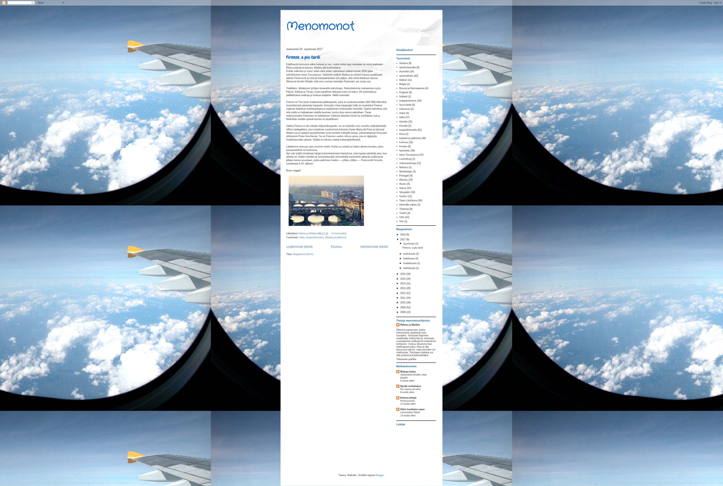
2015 (403, 278)
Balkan (403, 80)
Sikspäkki (404, 192)
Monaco (403, 167)
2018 (403, 234)
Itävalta (403, 121)
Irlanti (402, 113)
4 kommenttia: (339, 233)
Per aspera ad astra (410, 389)
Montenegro (405, 171)
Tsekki (402, 213)
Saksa (402, 188)
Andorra (403, 63)
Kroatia (403, 146)
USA (401, 217)
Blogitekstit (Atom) (303, 254)
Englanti (403, 92)
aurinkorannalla (407, 67)
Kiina (402, 134)
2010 (403, 302)
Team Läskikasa (408, 200)
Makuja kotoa (408, 371)
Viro (401, 221)
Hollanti (403, 96)
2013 (403, 288)
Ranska (403, 179)
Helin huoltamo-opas (412, 409)
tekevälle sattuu (408, 204)
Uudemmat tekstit (299, 247)
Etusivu (336, 247)
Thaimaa (404, 209)
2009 (403, 307)
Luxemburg (405, 158)
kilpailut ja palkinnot (335, 237)
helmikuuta (409, 268)
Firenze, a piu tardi (303, 57)
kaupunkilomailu (314, 237)
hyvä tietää (405, 104)
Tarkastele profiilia (406, 359)
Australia (404, 71)
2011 (403, 297)
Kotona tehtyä (408, 397)
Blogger (380, 475)
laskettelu (404, 150)
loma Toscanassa (409, 154)
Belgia (402, 84)
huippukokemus (407, 100)
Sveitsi (403, 196)
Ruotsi (402, 183)
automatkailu (406, 75)
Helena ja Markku (410, 324)
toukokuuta (409, 253)
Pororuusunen (407, 401)
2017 (403, 239)
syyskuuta (409, 243)
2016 (403, 273)
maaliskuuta (410, 263)
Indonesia (404, 109)
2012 (403, 293)
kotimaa (403, 142)
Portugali (404, 175)
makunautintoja (407, 163)
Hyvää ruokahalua (410, 386)
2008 (403, 312)
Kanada (403, 125)
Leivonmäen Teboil (410, 412)
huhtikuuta (409, 258)
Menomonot (320, 26)
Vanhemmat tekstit (374, 247)
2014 (403, 283)
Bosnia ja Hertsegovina (412, 88)
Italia (301, 237)
